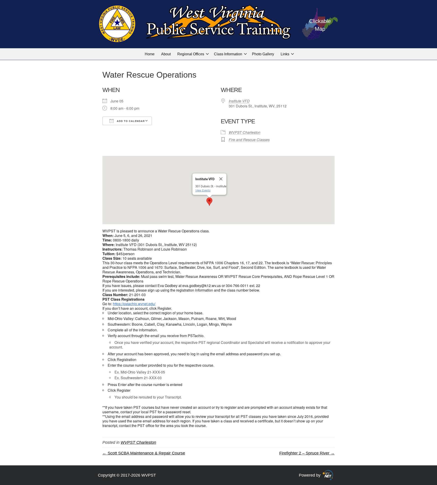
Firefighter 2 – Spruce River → (307, 453)
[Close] (221, 178)
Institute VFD (239, 101)
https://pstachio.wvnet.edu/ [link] (134, 303)
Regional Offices (190, 54)
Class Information (228, 54)
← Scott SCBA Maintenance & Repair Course (143, 453)
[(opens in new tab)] (328, 474)
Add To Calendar (130, 121)
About (166, 54)
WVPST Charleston (244, 132)
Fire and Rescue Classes (249, 139)
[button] (207, 54)
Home (150, 54)
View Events (203, 190)
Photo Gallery (263, 54)
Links (285, 54)
